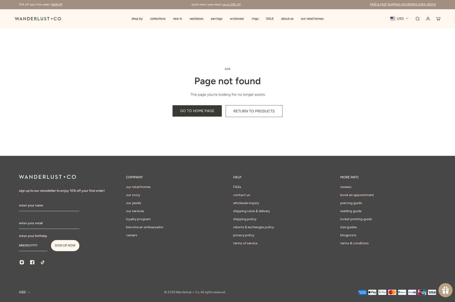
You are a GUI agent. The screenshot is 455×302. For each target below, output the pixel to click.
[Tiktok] (42, 262)
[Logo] (38, 18)
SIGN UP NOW (65, 245)
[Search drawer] (417, 18)
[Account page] (428, 18)
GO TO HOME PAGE (197, 111)
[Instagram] (22, 262)
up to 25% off (232, 4)
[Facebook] (32, 262)
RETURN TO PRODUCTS (254, 111)
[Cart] (438, 18)
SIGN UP (56, 4)
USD (22, 292)
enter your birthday (33, 236)
